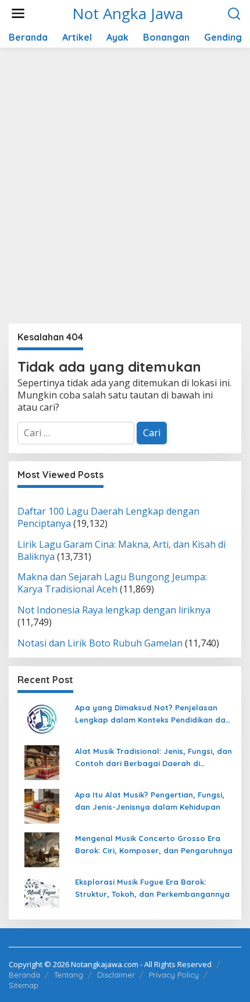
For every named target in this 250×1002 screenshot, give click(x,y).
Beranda (24, 974)
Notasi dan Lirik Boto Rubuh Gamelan (100, 643)
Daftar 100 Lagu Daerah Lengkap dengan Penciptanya (108, 517)
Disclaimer (116, 974)
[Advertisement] (125, 190)
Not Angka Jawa (127, 13)
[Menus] (18, 13)
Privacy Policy (174, 974)
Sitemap (23, 985)
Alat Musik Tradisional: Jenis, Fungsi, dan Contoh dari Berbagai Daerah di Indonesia (153, 758)
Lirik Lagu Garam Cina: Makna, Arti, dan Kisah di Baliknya (121, 550)
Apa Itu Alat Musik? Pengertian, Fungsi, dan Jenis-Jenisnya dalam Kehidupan (149, 800)
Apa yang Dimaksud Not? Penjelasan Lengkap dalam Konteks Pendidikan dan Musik (152, 714)
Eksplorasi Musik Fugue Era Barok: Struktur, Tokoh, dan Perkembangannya (152, 888)
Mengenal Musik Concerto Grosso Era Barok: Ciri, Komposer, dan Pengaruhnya (154, 844)
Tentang (68, 974)
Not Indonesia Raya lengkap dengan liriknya (113, 610)
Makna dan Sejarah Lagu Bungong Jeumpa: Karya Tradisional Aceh (112, 582)
